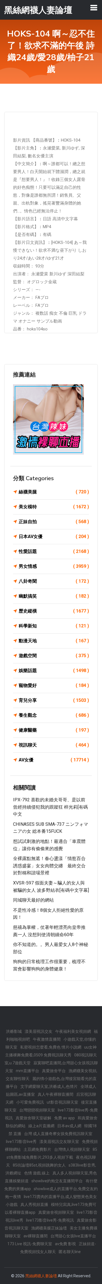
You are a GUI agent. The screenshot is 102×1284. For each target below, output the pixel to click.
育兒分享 (54, 700)
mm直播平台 (27, 1071)
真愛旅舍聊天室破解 (33, 1118)
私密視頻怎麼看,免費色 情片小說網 (50, 1047)
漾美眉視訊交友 (38, 1031)
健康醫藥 (54, 730)
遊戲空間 (54, 655)
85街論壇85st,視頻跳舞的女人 (39, 1165)
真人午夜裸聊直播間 (55, 1094)
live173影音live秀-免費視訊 (50, 1220)
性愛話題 (54, 551)
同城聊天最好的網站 (33, 900)
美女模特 (54, 506)
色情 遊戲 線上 (37, 1173)
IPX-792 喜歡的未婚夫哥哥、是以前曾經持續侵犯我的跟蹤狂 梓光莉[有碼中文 (50, 807)
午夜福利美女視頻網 (73, 1031)
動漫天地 (54, 640)
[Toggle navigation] (94, 8)
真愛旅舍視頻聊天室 (56, 1212)
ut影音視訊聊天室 (62, 1102)
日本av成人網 (69, 1126)
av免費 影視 (65, 1244)
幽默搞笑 (54, 596)
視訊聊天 (54, 745)
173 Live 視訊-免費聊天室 (29, 1244)
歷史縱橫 (54, 611)
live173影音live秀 (21, 1141)
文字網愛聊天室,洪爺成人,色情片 (49, 1086)
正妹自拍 (54, 521)
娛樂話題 (54, 670)
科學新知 (54, 626)
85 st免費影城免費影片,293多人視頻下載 (52, 1153)
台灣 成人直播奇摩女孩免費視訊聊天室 (58, 1133)
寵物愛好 (54, 685)
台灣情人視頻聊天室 (72, 1149)
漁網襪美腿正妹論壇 (49, 1228)
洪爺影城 (14, 1031)
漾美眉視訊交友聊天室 (59, 1141)
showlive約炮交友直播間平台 (57, 1181)
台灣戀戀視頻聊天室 (37, 1110)
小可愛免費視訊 (30, 1102)
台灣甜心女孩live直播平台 (73, 1236)
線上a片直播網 (41, 1126)
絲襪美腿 (54, 491)
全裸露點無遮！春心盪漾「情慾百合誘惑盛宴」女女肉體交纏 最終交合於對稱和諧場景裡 (49, 865)
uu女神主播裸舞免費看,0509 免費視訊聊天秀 (51, 1051)
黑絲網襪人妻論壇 (41, 1276)
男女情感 (54, 566)
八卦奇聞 (54, 581)
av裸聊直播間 (36, 1236)
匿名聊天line (70, 1251)
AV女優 (54, 760)
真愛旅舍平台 (54, 1071)
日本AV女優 (54, 536)
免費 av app (64, 1118)
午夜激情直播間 (47, 1039)
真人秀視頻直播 (34, 1204)
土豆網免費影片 (37, 1149)
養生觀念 (54, 715)
